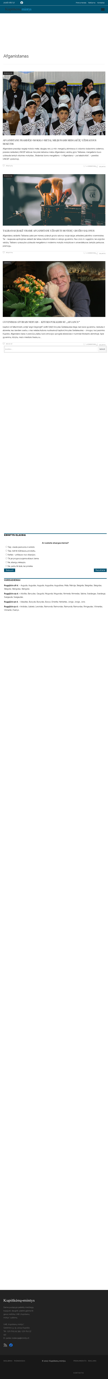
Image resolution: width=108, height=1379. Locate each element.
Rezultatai (100, 570)
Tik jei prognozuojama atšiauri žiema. (23, 558)
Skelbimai (8, 1361)
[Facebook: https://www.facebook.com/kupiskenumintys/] (21, 2)
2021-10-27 (9, 344)
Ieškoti (102, 349)
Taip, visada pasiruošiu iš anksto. (21, 547)
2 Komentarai (91, 344)
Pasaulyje (8, 73)
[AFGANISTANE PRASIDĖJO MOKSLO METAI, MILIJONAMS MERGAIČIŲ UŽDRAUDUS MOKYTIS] (54, 103)
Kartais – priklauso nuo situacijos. (22, 555)
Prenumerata (81, 3)
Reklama (91, 3)
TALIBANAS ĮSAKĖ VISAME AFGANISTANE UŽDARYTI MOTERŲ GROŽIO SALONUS (48, 230)
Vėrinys (7, 263)
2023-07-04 (9, 252)
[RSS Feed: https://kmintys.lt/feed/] (5, 1345)
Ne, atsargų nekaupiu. (17, 562)
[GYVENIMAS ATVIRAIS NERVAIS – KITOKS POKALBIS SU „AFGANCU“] (54, 289)
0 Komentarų (91, 166)
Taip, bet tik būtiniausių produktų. (22, 551)
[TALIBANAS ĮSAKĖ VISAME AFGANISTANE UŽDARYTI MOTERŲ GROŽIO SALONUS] (54, 200)
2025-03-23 (9, 165)
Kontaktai (101, 3)
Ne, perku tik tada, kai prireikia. (20, 566)
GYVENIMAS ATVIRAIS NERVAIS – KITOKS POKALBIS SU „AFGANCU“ (41, 322)
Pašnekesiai (19, 1361)
